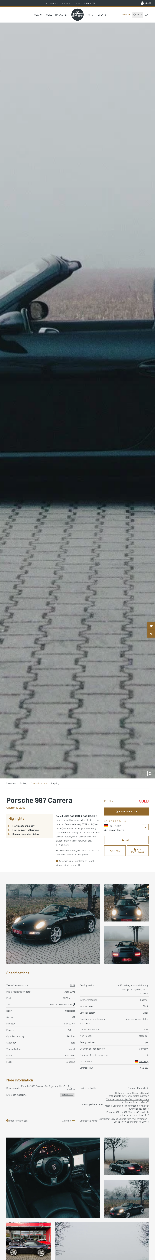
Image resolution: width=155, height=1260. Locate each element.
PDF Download (138, 850)
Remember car (127, 811)
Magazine (61, 14)
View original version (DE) (69, 864)
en (138, 14)
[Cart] (146, 14)
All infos (66, 1120)
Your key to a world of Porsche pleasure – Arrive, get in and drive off (127, 1101)
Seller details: (115, 821)
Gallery (24, 783)
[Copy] (74, 1004)
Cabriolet (70, 1010)
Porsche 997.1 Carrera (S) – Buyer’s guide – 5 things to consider (48, 1087)
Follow (122, 14)
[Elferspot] (77, 14)
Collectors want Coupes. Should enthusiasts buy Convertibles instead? (129, 1094)
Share (116, 850)
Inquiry (55, 783)
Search (38, 14)
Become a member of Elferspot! (71, 3)
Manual (71, 1049)
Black (145, 1006)
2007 (72, 985)
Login (148, 3)
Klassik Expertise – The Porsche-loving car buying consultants (127, 1107)
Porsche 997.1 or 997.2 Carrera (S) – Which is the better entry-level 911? (127, 1113)
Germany (143, 1061)
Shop (91, 14)
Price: (108, 801)
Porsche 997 (67, 1094)
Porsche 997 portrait (138, 1087)
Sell (49, 14)
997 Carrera (69, 997)
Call (127, 839)
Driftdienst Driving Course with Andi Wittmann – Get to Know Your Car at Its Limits (124, 1120)
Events (102, 14)
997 (73, 1017)
